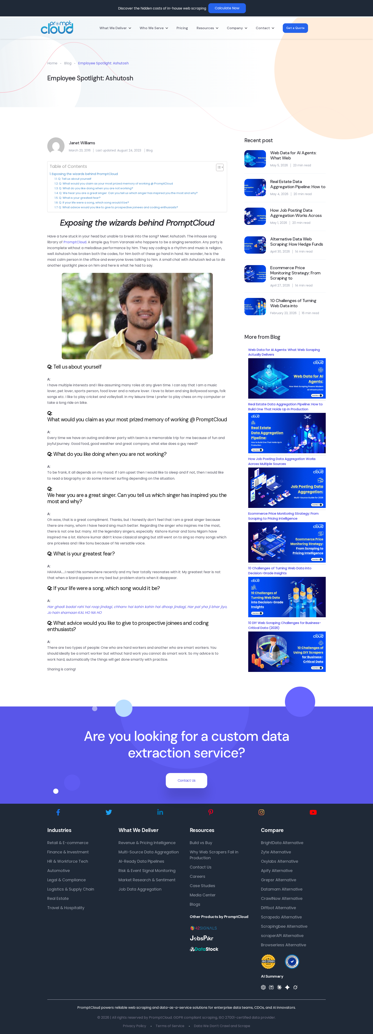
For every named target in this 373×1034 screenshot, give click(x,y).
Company (235, 28)
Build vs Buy (201, 842)
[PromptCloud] (57, 27)
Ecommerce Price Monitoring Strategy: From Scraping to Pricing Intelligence (283, 516)
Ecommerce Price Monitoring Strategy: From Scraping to (295, 273)
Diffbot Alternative (278, 907)
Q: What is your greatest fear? (80, 198)
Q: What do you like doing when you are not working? (96, 188)
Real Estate (58, 898)
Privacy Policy (134, 1025)
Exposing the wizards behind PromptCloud (85, 174)
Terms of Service (170, 1025)
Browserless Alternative (283, 945)
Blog (67, 63)
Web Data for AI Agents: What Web (293, 155)
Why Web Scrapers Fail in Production (214, 855)
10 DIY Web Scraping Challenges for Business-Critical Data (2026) (284, 625)
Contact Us (187, 780)
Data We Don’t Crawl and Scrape (222, 1025)
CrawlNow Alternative (281, 898)
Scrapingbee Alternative (284, 926)
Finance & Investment (68, 852)
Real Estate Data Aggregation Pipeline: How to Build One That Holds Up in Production (285, 406)
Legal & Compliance (66, 880)
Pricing (182, 28)
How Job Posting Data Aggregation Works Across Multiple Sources (282, 461)
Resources (205, 28)
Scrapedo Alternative (281, 917)
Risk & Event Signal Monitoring (147, 870)
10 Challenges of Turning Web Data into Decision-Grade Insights (279, 570)
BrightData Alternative (282, 842)
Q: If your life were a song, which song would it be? (94, 202)
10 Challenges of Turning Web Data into (293, 303)
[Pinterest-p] (210, 812)
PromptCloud (190, 223)
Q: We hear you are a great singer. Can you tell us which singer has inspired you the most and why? (128, 193)
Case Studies (202, 885)
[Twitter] (108, 812)
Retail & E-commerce (67, 842)
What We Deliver (113, 28)
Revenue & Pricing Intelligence (147, 842)
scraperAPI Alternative (282, 935)
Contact (263, 28)
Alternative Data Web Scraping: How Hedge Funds (296, 241)
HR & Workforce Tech (67, 861)
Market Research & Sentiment (147, 880)
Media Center (203, 895)
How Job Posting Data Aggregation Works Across (296, 213)
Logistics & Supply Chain (70, 889)
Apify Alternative (276, 870)
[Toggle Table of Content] (218, 167)
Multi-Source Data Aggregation (149, 852)
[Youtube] (313, 812)
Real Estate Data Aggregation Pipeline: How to (297, 184)
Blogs (195, 904)
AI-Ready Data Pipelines (141, 861)
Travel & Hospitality (65, 907)
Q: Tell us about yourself (74, 179)
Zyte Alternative (276, 852)
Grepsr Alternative (278, 880)
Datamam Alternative (281, 889)
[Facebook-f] (58, 812)
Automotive (58, 870)
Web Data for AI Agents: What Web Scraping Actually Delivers (284, 352)
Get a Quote (295, 28)
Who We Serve (152, 28)
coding (201, 623)
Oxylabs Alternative (279, 861)
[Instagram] (261, 812)
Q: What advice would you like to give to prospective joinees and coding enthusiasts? (118, 207)
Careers (197, 876)
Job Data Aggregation (140, 889)
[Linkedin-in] (160, 812)
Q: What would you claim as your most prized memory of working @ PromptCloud (116, 183)
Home (52, 63)
